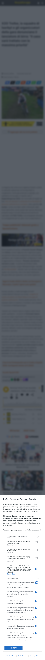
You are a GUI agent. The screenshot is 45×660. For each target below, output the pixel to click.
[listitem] (22, 537)
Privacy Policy (35, 656)
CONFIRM (14, 648)
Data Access (22, 656)
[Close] (41, 499)
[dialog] (22, 577)
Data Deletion (10, 656)
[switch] (36, 542)
